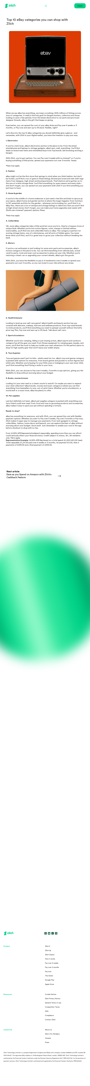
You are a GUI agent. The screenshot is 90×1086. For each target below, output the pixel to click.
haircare (37, 325)
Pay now (19, 128)
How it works (50, 959)
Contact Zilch (50, 1020)
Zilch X (47, 946)
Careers (48, 1038)
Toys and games (13, 358)
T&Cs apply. (15, 438)
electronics (51, 118)
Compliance (49, 1015)
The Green (49, 976)
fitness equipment (49, 343)
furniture (78, 201)
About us (48, 1030)
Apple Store (49, 984)
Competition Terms (52, 1007)
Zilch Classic (49, 955)
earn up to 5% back (39, 330)
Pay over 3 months (52, 967)
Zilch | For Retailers (52, 1034)
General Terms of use (53, 1003)
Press (47, 1042)
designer (19, 181)
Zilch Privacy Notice (52, 998)
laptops (24, 148)
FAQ (46, 1011)
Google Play (49, 980)
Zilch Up (48, 950)
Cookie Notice (50, 994)
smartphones (11, 148)
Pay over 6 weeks (65, 125)
